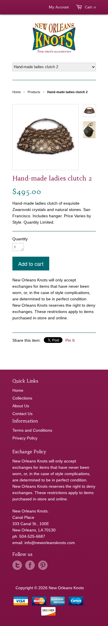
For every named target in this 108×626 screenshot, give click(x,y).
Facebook (30, 565)
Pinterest (43, 565)
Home (17, 390)
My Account (59, 7)
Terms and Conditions (32, 430)
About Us (20, 406)
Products (34, 92)
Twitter (17, 565)
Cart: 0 (90, 7)
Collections (22, 398)
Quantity (20, 239)
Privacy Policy (24, 438)
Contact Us (22, 413)
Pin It (70, 340)
